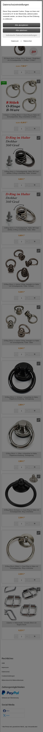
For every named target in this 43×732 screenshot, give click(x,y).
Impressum (15, 41)
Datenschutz (28, 41)
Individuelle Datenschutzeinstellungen (21, 35)
